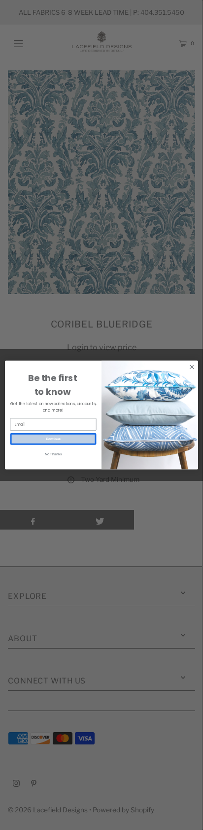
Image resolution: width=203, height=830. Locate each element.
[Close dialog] (191, 366)
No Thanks (53, 454)
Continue (53, 439)
